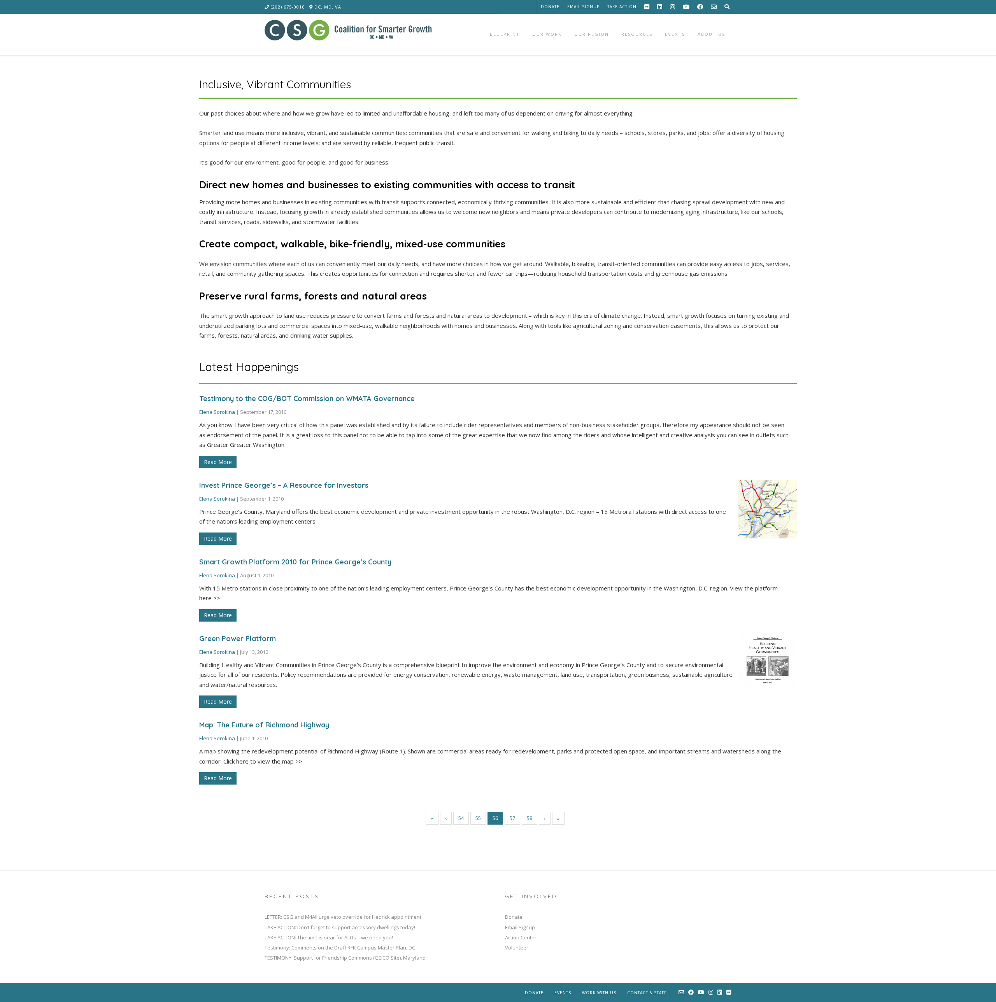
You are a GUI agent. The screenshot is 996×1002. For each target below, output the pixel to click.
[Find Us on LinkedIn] (659, 7)
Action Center (521, 937)
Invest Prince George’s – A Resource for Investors (283, 485)
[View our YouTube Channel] (686, 7)
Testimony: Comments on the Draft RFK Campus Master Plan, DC (340, 947)
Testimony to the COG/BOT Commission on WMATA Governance (307, 398)
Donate (550, 6)
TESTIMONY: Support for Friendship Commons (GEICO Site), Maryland (345, 957)
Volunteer (516, 947)
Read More (218, 462)
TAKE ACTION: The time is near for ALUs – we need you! (329, 937)
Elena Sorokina (217, 411)
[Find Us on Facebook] (700, 7)
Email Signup (583, 6)
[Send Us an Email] (714, 7)
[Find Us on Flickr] (646, 7)
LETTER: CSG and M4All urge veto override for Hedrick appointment (343, 916)
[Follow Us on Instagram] (672, 7)
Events (562, 992)
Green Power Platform (237, 638)
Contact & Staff (646, 992)
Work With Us (599, 992)
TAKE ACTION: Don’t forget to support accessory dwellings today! (340, 927)
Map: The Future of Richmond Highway (264, 724)
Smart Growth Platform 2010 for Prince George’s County (295, 561)
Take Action (622, 6)
